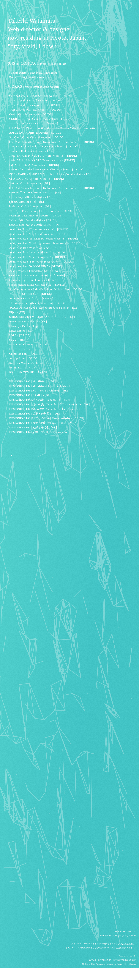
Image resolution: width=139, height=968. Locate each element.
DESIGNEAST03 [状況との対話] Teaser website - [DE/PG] (46, 418)
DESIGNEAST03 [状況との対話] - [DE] (34, 413)
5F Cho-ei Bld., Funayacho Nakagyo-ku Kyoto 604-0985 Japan (109, 964)
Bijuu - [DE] (17, 312)
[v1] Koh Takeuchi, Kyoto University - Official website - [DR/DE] (51, 187)
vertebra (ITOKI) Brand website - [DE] (35, 192)
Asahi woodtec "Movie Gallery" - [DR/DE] (36, 247)
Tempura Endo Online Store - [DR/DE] (34, 151)
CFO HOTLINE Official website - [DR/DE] (36, 178)
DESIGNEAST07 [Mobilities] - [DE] (32, 381)
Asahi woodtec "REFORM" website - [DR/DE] (38, 233)
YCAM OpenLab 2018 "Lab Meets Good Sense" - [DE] (43, 307)
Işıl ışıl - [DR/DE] (21, 349)
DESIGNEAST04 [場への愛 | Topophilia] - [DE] (39, 399)
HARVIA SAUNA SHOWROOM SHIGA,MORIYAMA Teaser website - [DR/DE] (59, 128)
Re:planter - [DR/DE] (23, 367)
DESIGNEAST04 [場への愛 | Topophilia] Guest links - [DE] (47, 408)
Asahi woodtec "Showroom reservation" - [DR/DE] (41, 261)
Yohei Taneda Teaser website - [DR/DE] (34, 104)
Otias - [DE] (17, 339)
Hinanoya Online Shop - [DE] (28, 326)
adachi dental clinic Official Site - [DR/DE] (37, 284)
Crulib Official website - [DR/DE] (31, 114)
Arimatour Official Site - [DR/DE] (31, 298)
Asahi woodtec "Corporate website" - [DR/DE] (38, 229)
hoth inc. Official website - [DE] (30, 206)
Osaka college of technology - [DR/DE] (34, 280)
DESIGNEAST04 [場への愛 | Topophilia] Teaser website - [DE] (49, 404)
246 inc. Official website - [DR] (29, 183)
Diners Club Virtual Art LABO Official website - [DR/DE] (46, 169)
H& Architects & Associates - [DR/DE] (34, 164)
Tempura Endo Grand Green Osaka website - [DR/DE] (43, 146)
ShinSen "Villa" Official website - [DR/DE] (37, 137)
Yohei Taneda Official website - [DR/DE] (35, 100)
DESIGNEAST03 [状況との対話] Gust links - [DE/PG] (44, 422)
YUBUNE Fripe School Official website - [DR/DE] (41, 210)
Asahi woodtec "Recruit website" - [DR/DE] (37, 256)
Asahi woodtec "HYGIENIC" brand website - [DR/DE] (43, 238)
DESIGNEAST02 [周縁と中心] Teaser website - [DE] (43, 431)
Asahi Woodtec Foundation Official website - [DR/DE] (44, 270)
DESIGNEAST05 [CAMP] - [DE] (30, 395)
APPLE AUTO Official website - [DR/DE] (35, 132)
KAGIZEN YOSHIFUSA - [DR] (28, 372)
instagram (51, 72)
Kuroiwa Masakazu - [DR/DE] (28, 362)
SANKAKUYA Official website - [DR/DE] (36, 215)
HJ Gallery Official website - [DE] (31, 197)
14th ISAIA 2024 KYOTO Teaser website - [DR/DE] (42, 160)
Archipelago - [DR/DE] (24, 358)
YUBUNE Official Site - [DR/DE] (30, 293)
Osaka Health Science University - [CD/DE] (37, 275)
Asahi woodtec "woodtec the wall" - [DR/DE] (38, 252)
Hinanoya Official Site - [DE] (28, 321)
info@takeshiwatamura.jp (36, 77)
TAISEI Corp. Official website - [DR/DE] (35, 109)
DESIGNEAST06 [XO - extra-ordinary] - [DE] (38, 390)
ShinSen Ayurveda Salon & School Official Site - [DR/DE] (46, 289)
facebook (36, 72)
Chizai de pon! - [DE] (23, 353)
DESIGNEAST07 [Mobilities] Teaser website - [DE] (42, 385)
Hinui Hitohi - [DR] (21, 330)
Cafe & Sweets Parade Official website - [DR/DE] (41, 95)
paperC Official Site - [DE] (26, 201)
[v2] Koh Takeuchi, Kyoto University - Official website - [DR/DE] (51, 141)
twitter (23, 72)
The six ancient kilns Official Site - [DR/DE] (38, 303)
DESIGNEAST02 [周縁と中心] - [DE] (33, 427)
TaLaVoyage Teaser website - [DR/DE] (33, 123)
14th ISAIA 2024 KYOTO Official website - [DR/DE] (43, 155)
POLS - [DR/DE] (19, 335)
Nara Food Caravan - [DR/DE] (28, 344)
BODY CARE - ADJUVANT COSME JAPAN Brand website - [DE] (50, 174)
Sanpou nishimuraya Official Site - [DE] (35, 224)
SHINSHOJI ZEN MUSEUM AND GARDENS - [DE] (42, 316)
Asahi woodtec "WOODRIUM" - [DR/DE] (35, 266)
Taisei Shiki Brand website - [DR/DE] (33, 220)
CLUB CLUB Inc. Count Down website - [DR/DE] (40, 118)
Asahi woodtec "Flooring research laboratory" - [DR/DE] (45, 243)
